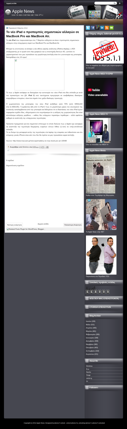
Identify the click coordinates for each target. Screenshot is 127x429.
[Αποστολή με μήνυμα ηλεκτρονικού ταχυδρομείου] (40, 147)
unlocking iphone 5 (85, 423)
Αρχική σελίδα (11, 3)
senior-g (89, 378)
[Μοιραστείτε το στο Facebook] (47, 147)
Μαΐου (88, 325)
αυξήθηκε (53, 104)
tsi (87, 381)
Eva (87, 369)
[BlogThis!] (43, 147)
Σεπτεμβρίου (90, 351)
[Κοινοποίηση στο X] (45, 147)
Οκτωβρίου (90, 348)
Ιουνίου (88, 321)
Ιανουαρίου (90, 338)
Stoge (88, 375)
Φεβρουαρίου (90, 334)
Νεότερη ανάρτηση (14, 225)
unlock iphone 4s (72, 423)
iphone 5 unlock (59, 423)
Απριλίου (89, 328)
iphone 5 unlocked (98, 423)
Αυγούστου (90, 354)
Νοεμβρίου (89, 344)
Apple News (23, 11)
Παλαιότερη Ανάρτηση (72, 225)
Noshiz (88, 372)
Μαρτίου (89, 331)
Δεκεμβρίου (90, 341)
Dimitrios (26, 147)
